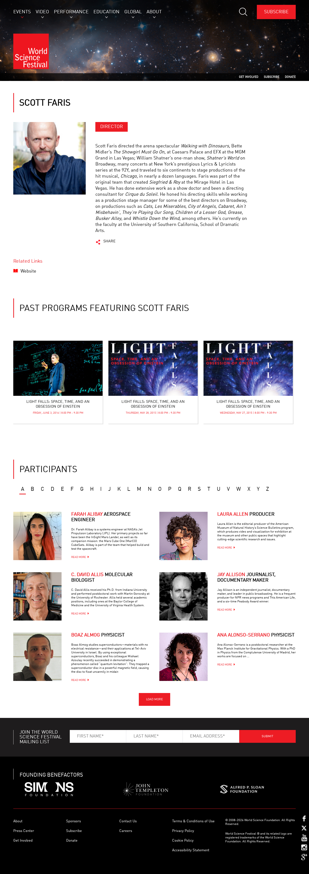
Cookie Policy (183, 841)
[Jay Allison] (183, 596)
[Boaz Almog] (37, 657)
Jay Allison (246, 577)
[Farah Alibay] (37, 536)
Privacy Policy (183, 831)
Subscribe (276, 12)
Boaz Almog (98, 635)
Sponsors (73, 821)
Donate (71, 841)
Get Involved (23, 841)
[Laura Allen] (183, 536)
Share (109, 241)
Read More (78, 557)
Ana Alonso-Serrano (256, 635)
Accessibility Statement (190, 850)
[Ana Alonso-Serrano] (183, 657)
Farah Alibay (101, 517)
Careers (125, 831)
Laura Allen (245, 514)
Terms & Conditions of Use (193, 821)
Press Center (23, 831)
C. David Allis (102, 577)
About (17, 821)
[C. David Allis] (37, 596)
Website (28, 271)
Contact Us (128, 821)
